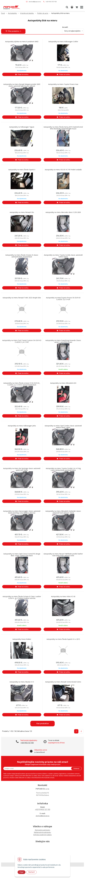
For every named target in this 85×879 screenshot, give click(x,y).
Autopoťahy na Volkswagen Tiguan (21, 127)
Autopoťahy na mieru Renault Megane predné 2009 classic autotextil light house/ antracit (21, 85)
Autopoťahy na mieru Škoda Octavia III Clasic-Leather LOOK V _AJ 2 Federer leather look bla (22, 597)
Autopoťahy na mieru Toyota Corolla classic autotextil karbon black (63, 256)
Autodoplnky (12, 13)
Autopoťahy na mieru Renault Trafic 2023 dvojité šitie (22, 298)
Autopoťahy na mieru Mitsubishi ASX (63, 383)
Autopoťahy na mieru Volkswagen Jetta (22, 426)
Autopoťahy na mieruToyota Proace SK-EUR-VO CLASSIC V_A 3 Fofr (63, 298)
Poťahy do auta (42, 13)
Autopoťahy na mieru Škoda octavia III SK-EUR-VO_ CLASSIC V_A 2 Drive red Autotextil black (21, 384)
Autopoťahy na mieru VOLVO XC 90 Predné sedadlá (63, 170)
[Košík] (77, 7)
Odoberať (76, 768)
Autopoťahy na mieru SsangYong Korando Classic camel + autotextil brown (63, 341)
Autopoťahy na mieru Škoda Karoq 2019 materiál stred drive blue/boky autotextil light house (63, 128)
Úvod (3, 13)
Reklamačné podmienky (42, 832)
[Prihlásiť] (72, 7)
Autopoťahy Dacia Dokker (22, 639)
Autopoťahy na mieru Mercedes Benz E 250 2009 (63, 212)
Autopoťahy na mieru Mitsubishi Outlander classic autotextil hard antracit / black (63, 512)
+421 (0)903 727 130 (42, 809)
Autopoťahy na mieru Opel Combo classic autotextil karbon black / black (63, 426)
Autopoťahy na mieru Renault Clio (22, 212)
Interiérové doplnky (27, 13)
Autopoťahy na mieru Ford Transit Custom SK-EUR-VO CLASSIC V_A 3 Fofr (21, 341)
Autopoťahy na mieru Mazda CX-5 (22, 682)
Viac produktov (42, 723)
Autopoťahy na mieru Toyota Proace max (63, 84)
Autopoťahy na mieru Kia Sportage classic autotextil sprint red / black (21, 469)
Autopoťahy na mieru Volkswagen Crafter (63, 41)
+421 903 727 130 (51, 1)
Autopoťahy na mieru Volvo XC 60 (63, 596)
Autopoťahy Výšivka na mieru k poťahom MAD (21, 41)
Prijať (21, 872)
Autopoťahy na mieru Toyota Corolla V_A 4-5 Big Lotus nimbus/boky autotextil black (63, 469)
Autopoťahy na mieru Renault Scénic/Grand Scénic (63, 682)
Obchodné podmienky (42, 830)
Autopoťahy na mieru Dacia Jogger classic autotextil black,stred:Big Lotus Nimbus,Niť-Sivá (21, 512)
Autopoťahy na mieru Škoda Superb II (21, 170)
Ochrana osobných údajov (42, 835)
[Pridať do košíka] (21, 74)
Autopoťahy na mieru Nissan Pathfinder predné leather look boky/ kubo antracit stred (63, 554)
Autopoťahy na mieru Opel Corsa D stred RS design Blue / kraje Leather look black (21, 554)
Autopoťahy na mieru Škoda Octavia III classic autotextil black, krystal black (21, 256)
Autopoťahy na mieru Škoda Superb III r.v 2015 (63, 639)
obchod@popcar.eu (35, 1)
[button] (67, 7)
